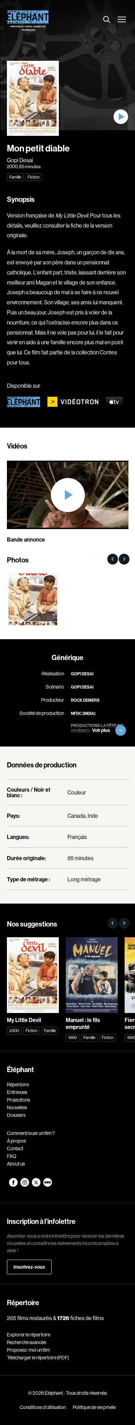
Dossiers (16, 1115)
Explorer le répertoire (28, 1335)
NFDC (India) (83, 713)
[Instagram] (25, 1185)
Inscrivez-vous (29, 1267)
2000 (12, 167)
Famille (15, 177)
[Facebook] (13, 1185)
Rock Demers (85, 700)
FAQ (11, 1156)
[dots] (47, 1185)
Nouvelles (17, 1107)
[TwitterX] (36, 1185)
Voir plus (101, 730)
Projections (18, 1100)
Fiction (33, 177)
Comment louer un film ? (31, 1133)
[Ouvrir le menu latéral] (122, 20)
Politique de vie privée (94, 1407)
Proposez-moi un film (28, 1350)
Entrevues (17, 1092)
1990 (72, 1037)
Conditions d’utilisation (43, 1407)
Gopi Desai (20, 160)
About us (16, 1164)
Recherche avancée (26, 1342)
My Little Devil (71, 215)
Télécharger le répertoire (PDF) (38, 1357)
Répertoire (18, 1084)
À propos (16, 1141)
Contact (15, 1148)
